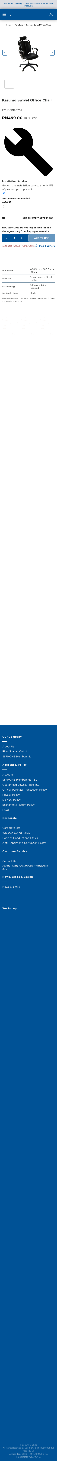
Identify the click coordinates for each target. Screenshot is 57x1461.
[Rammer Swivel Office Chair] (28, 684)
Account (7, 774)
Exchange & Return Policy (18, 804)
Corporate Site (11, 828)
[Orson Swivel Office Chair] (28, 559)
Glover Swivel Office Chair (28, 523)
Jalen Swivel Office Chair (28, 460)
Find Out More (47, 245)
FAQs (5, 810)
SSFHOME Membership (17, 756)
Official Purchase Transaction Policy (24, 789)
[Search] (9, 15)
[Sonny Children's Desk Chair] (28, 622)
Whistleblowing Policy (16, 833)
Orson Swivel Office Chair (28, 585)
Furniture (19, 25)
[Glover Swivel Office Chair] (28, 497)
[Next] (52, 53)
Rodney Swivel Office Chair (29, 391)
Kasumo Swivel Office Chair (38, 25)
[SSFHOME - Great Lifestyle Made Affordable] (28, 14)
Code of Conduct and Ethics (20, 838)
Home (8, 25)
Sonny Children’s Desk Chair (28, 648)
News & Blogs (11, 886)
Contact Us (9, 861)
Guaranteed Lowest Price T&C (21, 784)
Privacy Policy (11, 794)
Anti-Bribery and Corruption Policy (24, 843)
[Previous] (4, 53)
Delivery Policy (11, 799)
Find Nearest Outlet (14, 751)
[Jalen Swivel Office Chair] (28, 434)
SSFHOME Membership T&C (19, 779)
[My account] (50, 15)
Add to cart (41, 238)
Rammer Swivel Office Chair (28, 710)
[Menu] (4, 15)
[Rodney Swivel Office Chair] (28, 365)
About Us (8, 746)
